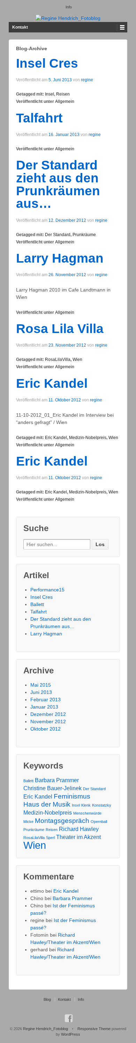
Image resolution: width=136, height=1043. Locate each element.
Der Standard (57, 234)
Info (69, 7)
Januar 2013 (44, 707)
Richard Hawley (79, 829)
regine (87, 79)
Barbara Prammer (57, 780)
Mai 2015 (40, 685)
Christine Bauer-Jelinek (52, 788)
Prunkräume (84, 234)
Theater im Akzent (78, 837)
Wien (77, 359)
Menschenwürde (87, 813)
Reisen (63, 94)
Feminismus (72, 796)
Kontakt (20, 27)
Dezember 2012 (48, 714)
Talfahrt (39, 118)
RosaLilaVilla (57, 359)
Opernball (99, 821)
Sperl (50, 838)
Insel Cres (47, 63)
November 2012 (48, 721)
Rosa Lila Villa (60, 329)
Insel (49, 94)
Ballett (37, 604)
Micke (28, 821)
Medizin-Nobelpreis (87, 437)
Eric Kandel (52, 383)
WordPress (70, 1034)
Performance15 (47, 589)
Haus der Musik (46, 804)
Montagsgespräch (62, 820)
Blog (47, 999)
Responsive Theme (94, 1029)
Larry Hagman (60, 258)
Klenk (86, 805)
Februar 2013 (45, 699)
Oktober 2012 (45, 729)
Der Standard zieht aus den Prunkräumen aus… (58, 184)
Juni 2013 (41, 692)
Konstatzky (101, 805)
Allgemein (64, 101)
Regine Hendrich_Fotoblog (45, 1029)
